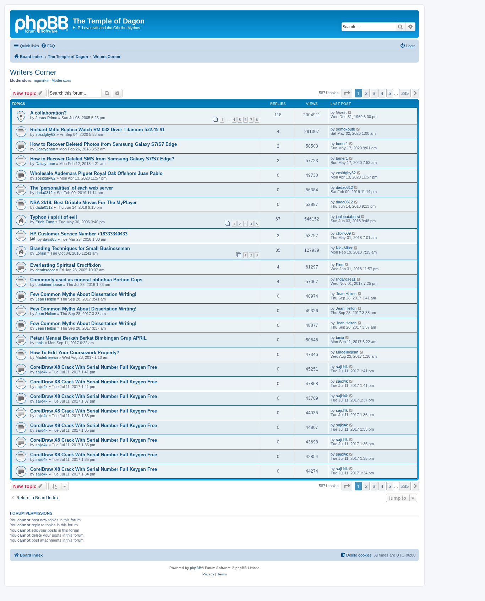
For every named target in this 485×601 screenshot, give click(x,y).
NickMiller (344, 248)
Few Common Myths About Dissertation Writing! (83, 294)
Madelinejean (47, 357)
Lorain (41, 253)
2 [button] (366, 93)
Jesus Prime (46, 118)
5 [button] (389, 93)
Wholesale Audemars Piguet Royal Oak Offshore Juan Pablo (96, 173)
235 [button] (405, 93)
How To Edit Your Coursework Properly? (74, 352)
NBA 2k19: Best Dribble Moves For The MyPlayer (83, 202)
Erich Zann (45, 222)
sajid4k (42, 372)
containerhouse (49, 284)
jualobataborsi (348, 216)
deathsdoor (45, 270)
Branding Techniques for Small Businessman (80, 248)
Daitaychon (45, 149)
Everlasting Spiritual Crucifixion (65, 265)
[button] (347, 93)
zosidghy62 (45, 134)
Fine (339, 264)
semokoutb (345, 129)
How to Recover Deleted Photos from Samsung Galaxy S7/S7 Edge (103, 144)
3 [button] (374, 93)
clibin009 (343, 233)
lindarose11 (345, 279)
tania (40, 343)
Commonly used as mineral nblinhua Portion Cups (86, 279)
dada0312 (44, 193)
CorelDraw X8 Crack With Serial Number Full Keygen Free (93, 367)
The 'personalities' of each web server (71, 188)
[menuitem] (48, 46)
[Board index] (42, 23)
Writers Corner (33, 72)
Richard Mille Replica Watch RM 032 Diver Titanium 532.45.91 (97, 129)
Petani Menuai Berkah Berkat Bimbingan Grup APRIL (88, 338)
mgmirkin (41, 80)
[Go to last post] (350, 112)
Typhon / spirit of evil (53, 217)
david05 (49, 239)
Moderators (61, 80)
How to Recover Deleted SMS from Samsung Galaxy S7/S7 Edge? (102, 158)
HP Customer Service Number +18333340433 (78, 233)
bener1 (342, 144)
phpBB (195, 568)
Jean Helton (46, 299)
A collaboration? (48, 113)
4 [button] (382, 93)
